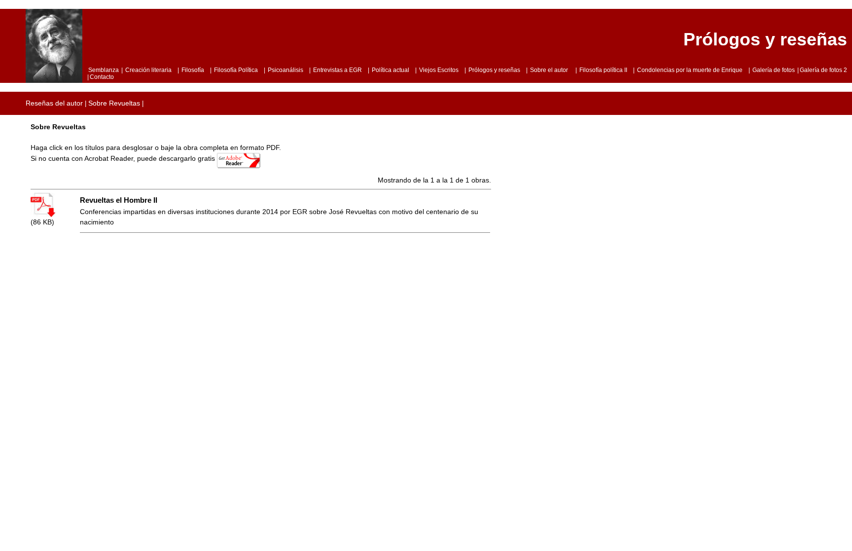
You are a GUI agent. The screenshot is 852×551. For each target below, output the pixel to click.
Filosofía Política (236, 70)
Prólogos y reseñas (494, 70)
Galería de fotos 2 (823, 70)
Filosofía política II (603, 70)
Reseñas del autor (54, 103)
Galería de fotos (773, 70)
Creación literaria (148, 70)
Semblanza (103, 70)
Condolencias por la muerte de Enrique (690, 70)
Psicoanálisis (285, 70)
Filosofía (192, 70)
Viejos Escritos (439, 70)
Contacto (102, 76)
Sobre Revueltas (114, 103)
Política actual (390, 70)
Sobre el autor (549, 70)
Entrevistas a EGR (337, 70)
